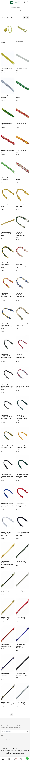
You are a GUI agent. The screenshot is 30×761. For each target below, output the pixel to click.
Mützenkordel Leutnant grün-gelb (6, 124)
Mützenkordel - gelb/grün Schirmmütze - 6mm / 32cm (7, 447)
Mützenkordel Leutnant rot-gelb (7, 151)
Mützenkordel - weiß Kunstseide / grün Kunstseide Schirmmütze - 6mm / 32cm (22, 417)
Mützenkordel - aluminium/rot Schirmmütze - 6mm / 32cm (22, 386)
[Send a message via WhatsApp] (27, 758)
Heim (10, 11)
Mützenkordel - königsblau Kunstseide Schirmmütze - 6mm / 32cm (7, 505)
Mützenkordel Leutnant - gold (7, 69)
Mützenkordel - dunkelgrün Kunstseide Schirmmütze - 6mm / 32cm (22, 476)
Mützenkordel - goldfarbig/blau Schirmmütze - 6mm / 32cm (6, 326)
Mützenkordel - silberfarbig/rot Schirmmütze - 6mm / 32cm (21, 265)
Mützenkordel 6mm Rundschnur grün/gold (6, 591)
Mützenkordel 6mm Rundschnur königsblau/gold (5, 675)
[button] (27, 2)
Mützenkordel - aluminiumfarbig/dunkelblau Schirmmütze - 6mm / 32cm (7, 417)
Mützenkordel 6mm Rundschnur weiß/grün (21, 703)
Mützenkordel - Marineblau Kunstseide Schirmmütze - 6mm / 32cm (22, 534)
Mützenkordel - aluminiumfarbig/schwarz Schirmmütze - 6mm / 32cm (7, 387)
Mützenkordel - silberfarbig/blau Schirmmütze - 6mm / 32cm (21, 295)
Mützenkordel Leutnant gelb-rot (21, 124)
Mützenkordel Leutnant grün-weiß (21, 96)
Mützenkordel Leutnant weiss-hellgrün (6, 178)
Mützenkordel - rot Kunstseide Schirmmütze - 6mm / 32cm (22, 505)
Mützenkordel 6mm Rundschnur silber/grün (21, 591)
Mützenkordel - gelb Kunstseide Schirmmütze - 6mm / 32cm (22, 447)
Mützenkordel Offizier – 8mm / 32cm (21, 205)
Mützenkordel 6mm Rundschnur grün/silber (21, 562)
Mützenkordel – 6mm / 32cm (7, 205)
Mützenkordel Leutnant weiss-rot (21, 178)
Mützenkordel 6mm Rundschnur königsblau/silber (20, 646)
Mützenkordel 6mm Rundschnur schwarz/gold (7, 703)
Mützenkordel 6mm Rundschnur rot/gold (6, 645)
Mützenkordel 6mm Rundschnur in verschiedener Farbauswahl (7, 562)
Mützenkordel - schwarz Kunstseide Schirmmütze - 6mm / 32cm (7, 476)
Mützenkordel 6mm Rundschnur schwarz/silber (22, 674)
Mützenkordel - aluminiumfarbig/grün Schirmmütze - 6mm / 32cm (6, 356)
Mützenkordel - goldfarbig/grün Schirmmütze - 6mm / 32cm (6, 265)
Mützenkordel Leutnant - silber (21, 69)
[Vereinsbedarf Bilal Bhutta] (15, 2)
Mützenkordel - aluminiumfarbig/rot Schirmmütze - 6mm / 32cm (21, 356)
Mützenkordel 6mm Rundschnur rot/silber (21, 618)
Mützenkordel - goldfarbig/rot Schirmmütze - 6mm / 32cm (6, 295)
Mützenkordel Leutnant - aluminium (7, 96)
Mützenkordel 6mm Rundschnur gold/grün (6, 618)
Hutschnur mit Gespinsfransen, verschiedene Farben (21, 41)
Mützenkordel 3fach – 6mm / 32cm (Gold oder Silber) (7, 233)
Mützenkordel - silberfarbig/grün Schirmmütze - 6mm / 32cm (21, 234)
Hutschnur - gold (5, 40)
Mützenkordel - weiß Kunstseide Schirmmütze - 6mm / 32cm (7, 534)
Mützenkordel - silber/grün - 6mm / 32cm (22, 324)
